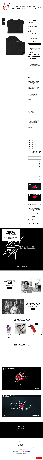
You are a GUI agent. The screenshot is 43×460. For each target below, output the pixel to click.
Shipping (29, 26)
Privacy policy (6, 447)
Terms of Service (16, 447)
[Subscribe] (29, 433)
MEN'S (33, 308)
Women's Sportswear (16, 8)
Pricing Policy (26, 447)
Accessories (31, 8)
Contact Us (30, 447)
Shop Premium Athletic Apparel (22, 6)
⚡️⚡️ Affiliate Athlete (21, 449)
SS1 (36, 8)
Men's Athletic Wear (33, 6)
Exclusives (23, 8)
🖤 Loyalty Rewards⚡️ (36, 447)
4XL (35, 33)
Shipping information (31, 216)
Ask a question (30, 219)
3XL (32, 33)
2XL (29, 33)
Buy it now (35, 43)
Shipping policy (10, 447)
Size (29, 28)
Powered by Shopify (25, 453)
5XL (38, 33)
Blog (27, 8)
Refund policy (21, 447)
